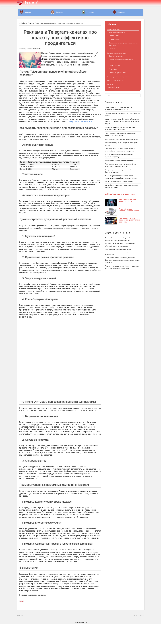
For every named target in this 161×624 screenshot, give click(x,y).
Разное (31, 23)
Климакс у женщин (113, 29)
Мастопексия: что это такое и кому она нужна (121, 139)
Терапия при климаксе (117, 32)
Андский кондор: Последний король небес (129, 210)
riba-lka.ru (83, 622)
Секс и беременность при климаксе (119, 77)
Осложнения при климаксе (116, 53)
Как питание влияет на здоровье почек (119, 181)
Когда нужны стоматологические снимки (119, 160)
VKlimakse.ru (23, 23)
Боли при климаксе (116, 56)
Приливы (121, 12)
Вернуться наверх (138, 615)
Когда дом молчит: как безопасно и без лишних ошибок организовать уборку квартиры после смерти (122, 121)
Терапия (90, 12)
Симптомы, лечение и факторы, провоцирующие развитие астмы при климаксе (122, 260)
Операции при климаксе (117, 72)
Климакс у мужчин (113, 87)
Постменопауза (114, 36)
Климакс (59, 12)
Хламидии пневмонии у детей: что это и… (128, 201)
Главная (28, 12)
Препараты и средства (115, 80)
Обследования (114, 65)
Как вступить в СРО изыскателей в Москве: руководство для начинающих (120, 252)
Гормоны (110, 84)
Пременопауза (114, 39)
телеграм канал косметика (80, 121)
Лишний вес (113, 69)
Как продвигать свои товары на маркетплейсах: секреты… (129, 220)
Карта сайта (20, 615)
